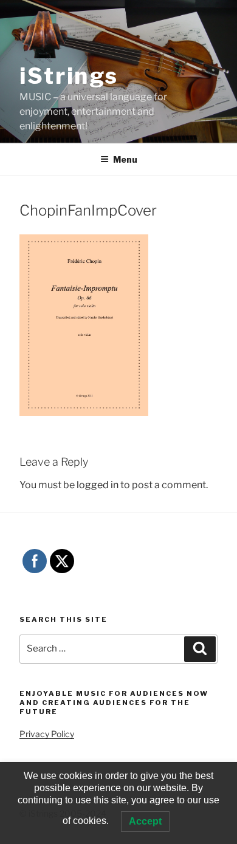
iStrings (68, 76)
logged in (97, 485)
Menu (125, 159)
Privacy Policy (46, 734)
